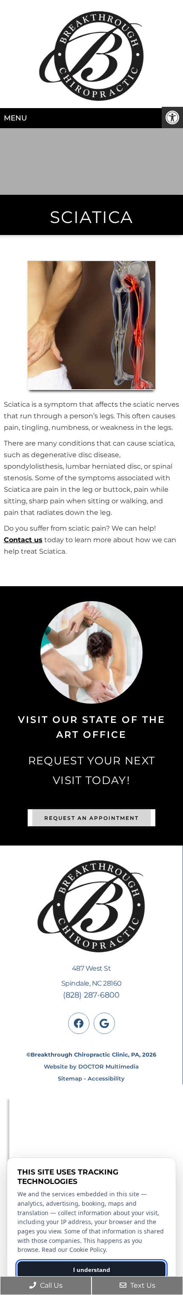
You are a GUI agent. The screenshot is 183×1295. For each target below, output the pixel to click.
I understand (91, 1269)
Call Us (50, 1285)
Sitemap (70, 1078)
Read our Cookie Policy (74, 1249)
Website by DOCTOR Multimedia (91, 1066)
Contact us (23, 540)
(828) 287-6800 (91, 995)
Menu (15, 118)
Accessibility (106, 1078)
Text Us (142, 1285)
